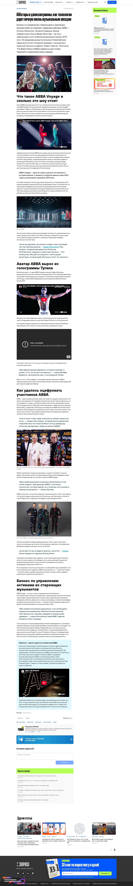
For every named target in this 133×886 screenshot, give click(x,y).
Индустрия (58, 2)
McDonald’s (95, 836)
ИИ (77, 836)
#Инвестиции (30, 722)
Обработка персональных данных (61, 883)
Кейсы (27, 718)
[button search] (105, 2)
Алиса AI (54, 836)
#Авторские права (20, 722)
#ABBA (54, 722)
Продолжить (105, 873)
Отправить (64, 762)
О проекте (69, 2)
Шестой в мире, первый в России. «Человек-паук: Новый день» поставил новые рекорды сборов (28, 843)
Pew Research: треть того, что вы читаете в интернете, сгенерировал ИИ (78, 841)
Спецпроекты (80, 2)
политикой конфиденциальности (86, 876)
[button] (114, 850)
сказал (65, 551)
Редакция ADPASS (21, 8)
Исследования (71, 836)
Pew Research (82, 836)
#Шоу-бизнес (38, 722)
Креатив (101, 836)
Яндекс (44, 836)
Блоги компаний (48, 2)
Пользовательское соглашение (81, 883)
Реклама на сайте (93, 2)
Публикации (29, 731)
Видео (37, 731)
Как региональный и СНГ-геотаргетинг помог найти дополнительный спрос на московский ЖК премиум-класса (104, 72)
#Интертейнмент (47, 722)
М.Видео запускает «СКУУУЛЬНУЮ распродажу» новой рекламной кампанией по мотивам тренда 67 (104, 29)
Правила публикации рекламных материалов (105, 883)
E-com (49, 836)
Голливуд (19, 836)
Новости (20, 718)
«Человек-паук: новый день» (24, 838)
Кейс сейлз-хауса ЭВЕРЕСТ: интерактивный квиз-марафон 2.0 (103, 91)
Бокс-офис (26, 836)
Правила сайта (45, 883)
